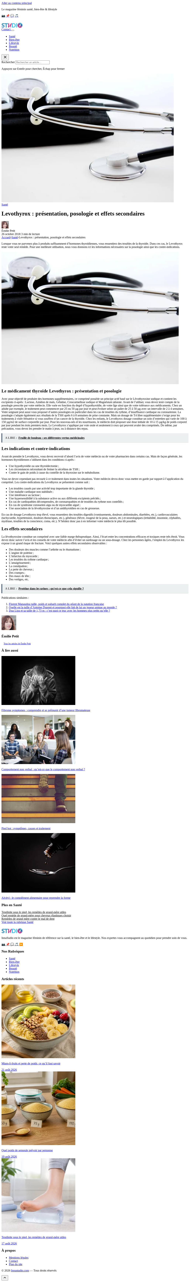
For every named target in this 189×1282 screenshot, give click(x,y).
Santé (12, 36)
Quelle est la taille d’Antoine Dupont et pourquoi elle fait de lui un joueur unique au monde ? (63, 607)
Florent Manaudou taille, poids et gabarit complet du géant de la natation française (56, 604)
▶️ (21, 944)
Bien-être (14, 39)
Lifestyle (14, 43)
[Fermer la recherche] (5, 57)
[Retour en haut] (4, 1278)
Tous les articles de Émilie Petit (17, 643)
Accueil (6, 237)
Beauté (13, 46)
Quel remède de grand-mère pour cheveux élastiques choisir (36, 915)
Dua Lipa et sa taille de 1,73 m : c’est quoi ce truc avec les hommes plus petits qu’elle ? (59, 610)
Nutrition (14, 49)
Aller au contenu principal (16, 3)
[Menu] (12, 30)
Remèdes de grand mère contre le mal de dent (27, 918)
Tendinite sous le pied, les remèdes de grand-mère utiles (33, 912)
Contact (6, 29)
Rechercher (8, 62)
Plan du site (15, 1264)
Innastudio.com (20, 1270)
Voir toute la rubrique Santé (17, 922)
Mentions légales (18, 1257)
